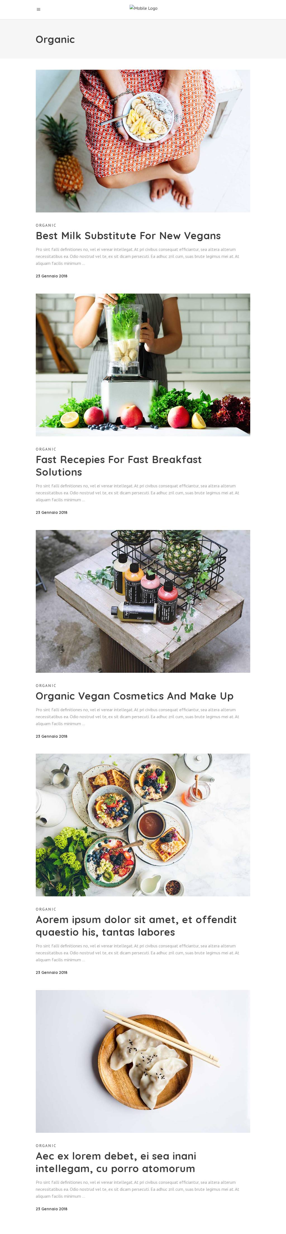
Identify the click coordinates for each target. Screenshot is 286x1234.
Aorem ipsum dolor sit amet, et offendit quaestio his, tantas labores (136, 925)
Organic (46, 225)
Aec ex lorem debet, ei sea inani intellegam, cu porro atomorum (116, 1162)
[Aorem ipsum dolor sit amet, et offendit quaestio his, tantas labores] (143, 825)
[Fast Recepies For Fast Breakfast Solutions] (143, 365)
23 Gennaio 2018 (51, 276)
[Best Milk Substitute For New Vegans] (143, 141)
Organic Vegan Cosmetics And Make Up (135, 695)
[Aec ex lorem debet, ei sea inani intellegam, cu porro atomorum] (143, 1061)
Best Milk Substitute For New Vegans (128, 235)
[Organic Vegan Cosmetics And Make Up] (143, 601)
